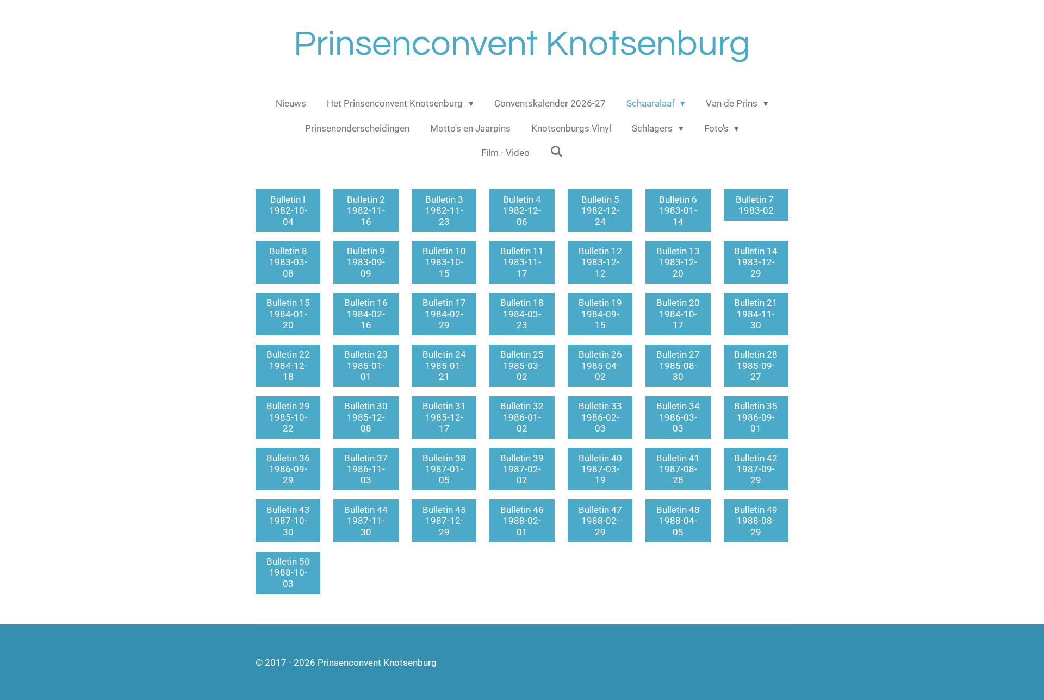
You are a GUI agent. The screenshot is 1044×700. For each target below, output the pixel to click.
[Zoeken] (557, 151)
